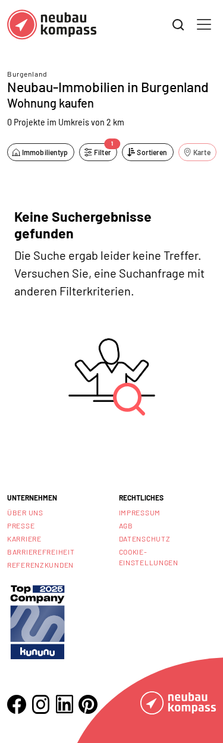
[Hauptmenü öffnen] (204, 24)
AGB (126, 525)
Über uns (25, 512)
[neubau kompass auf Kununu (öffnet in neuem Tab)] (37, 620)
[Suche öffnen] (178, 25)
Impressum (140, 512)
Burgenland (27, 74)
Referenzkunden (40, 565)
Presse (20, 525)
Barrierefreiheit (41, 551)
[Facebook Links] (16, 704)
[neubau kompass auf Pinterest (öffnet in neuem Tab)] (88, 704)
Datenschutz (145, 538)
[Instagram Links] (40, 704)
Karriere (24, 538)
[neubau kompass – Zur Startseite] (51, 25)
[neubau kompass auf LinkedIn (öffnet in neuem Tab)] (64, 704)
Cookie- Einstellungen (148, 556)
